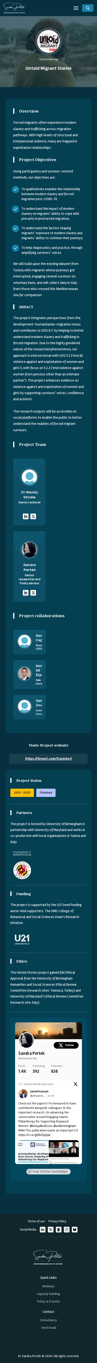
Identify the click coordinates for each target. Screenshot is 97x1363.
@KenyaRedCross (41, 1126)
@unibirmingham (64, 1126)
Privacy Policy (57, 1221)
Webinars (48, 1286)
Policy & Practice (48, 1301)
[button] (76, 8)
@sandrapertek (27, 1058)
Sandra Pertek (31, 1053)
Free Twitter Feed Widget (50, 1171)
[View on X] (75, 1085)
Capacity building (48, 1294)
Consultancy (48, 1320)
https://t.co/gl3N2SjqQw (34, 1135)
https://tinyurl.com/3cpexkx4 (48, 758)
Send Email (48, 1328)
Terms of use (36, 1221)
